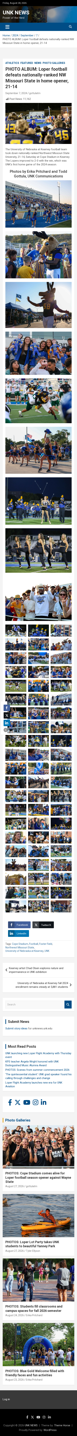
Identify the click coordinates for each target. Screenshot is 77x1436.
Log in (6, 1399)
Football (33, 943)
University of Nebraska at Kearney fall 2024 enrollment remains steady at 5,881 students (42, 985)
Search (68, 1005)
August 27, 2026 (14, 1186)
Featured (26, 63)
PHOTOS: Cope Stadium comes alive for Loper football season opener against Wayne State (38, 1177)
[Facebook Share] (7, 708)
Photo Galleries (54, 63)
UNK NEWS (16, 12)
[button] (6, 730)
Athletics (12, 63)
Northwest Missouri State (19, 947)
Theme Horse (62, 1425)
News (37, 63)
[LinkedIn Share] (7, 723)
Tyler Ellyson (33, 1250)
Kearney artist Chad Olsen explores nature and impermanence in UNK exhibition (36, 970)
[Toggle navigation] (7, 27)
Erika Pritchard (34, 1315)
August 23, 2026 (14, 1379)
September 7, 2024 (16, 93)
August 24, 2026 (14, 1315)
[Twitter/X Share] (7, 715)
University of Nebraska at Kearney (24, 950)
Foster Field (45, 943)
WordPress (50, 1430)
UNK (47, 950)
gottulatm (34, 93)
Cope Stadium (20, 943)
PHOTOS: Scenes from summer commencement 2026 (37, 1069)
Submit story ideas (16, 1028)
